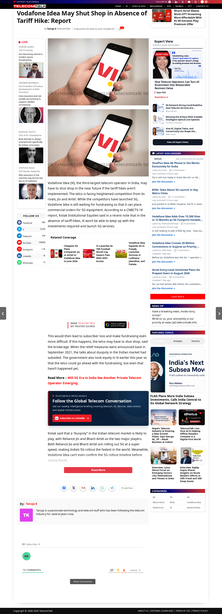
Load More (177, 296)
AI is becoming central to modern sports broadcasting (31, 57)
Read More (98, 470)
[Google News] (127, 488)
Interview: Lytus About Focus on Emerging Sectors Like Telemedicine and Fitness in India (163, 473)
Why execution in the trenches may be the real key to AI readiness (31, 178)
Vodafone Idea (194, 502)
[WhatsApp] (102, 488)
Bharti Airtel (158, 502)
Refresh (158, 158)
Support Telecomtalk (28, 1)
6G (154, 497)
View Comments (82, 581)
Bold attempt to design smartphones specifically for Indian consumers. (31, 142)
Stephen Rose (26, 167)
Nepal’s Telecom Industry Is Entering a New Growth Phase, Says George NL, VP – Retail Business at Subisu (163, 435)
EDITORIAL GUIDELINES (161, 610)
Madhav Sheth (27, 131)
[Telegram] (112, 488)
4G (188, 497)
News (118, 6)
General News (193, 507)
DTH (169, 6)
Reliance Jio (158, 507)
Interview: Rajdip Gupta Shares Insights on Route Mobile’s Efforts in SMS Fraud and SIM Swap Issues (191, 474)
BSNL (172, 502)
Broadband (156, 6)
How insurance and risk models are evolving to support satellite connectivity (30, 100)
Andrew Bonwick (29, 82)
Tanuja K (51, 28)
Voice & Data (138, 6)
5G (171, 497)
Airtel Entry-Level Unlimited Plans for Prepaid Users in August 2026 (176, 271)
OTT (190, 6)
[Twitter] (73, 488)
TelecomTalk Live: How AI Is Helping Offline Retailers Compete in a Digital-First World (190, 434)
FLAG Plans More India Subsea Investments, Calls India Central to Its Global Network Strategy (175, 399)
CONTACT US (202, 6)
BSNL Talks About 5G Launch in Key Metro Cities (175, 191)
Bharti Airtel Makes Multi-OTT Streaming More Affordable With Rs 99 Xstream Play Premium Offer (188, 17)
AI (127, 6)
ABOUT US (143, 610)
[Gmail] (83, 488)
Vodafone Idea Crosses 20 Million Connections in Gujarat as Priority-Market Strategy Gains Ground (174, 244)
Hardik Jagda (26, 46)
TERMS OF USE (183, 610)
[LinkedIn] (93, 488)
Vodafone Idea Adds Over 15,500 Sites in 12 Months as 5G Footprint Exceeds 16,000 (176, 218)
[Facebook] (64, 488)
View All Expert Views (177, 142)
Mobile (179, 6)
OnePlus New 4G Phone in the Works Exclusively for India (176, 164)
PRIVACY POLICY (200, 610)
